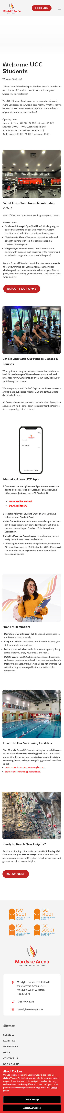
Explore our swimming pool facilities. (23, 771)
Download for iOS (18, 505)
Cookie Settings (32, 1099)
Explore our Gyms (21, 289)
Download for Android (20, 501)
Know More (15, 874)
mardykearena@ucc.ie (30, 1009)
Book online (11, 1064)
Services (8, 1035)
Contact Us (10, 1058)
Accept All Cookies (31, 1107)
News (6, 1052)
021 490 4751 (26, 1001)
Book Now (41, 8)
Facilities (9, 1041)
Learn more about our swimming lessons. (25, 767)
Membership (10, 1046)
